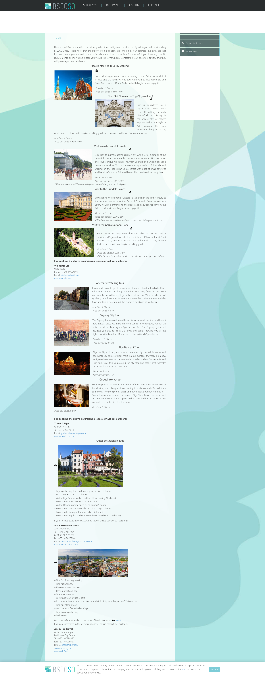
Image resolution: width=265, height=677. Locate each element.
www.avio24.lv (61, 651)
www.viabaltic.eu (62, 278)
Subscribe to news (195, 43)
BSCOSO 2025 (89, 5)
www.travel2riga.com (64, 436)
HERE (118, 620)
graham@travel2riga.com (73, 433)
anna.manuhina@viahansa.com (76, 541)
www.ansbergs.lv (62, 648)
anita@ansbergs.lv (69, 645)
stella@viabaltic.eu (70, 275)
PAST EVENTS (113, 5)
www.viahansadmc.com (66, 545)
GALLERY (134, 5)
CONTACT (153, 5)
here (184, 669)
